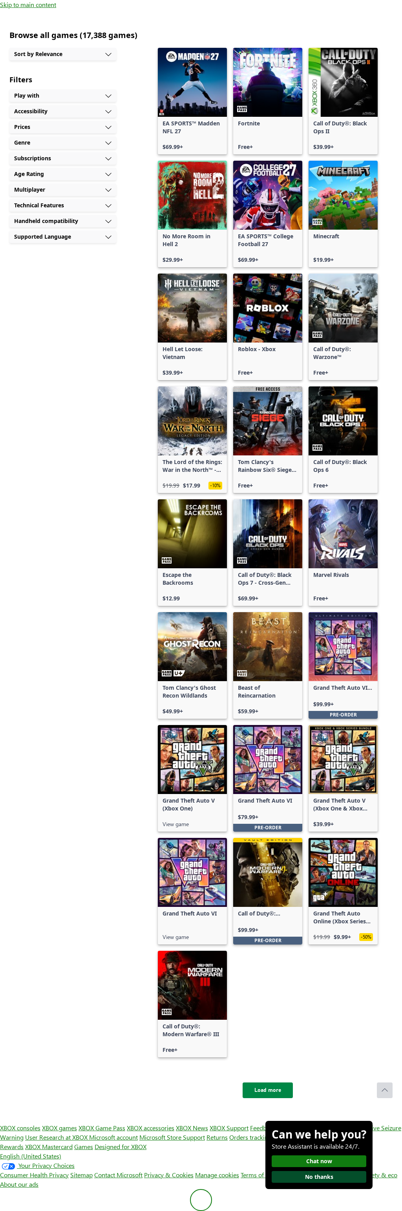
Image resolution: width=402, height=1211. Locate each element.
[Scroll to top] (385, 1090)
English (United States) (30, 1156)
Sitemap (81, 1175)
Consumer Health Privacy (34, 1175)
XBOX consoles (20, 1128)
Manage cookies (217, 1175)
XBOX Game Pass (102, 1128)
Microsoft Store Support (172, 1137)
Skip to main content (28, 4)
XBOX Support (229, 1128)
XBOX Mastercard (49, 1146)
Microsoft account (113, 1137)
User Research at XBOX (57, 1137)
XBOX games (59, 1128)
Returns (217, 1137)
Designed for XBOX (120, 1146)
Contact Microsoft (118, 1175)
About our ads (19, 1184)
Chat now (319, 1161)
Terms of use (258, 1175)
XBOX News (192, 1128)
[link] (192, 101)
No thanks (319, 1176)
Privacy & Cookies (169, 1175)
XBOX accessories (150, 1128)
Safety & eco (380, 1175)
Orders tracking (250, 1137)
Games (83, 1146)
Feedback (263, 1128)
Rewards (12, 1146)
